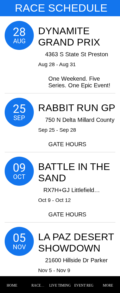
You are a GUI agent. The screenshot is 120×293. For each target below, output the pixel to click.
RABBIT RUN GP (76, 107)
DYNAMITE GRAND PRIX (69, 36)
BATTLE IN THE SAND (74, 172)
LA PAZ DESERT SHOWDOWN (76, 242)
